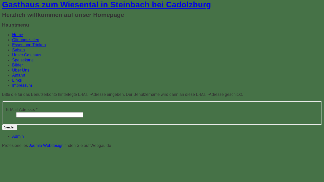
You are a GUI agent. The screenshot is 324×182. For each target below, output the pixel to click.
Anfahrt (18, 75)
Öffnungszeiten (25, 40)
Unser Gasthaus (26, 55)
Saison (18, 50)
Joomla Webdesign (46, 145)
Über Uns (20, 70)
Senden (9, 127)
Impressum (22, 85)
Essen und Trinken (29, 45)
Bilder (17, 65)
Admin (18, 136)
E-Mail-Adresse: (21, 109)
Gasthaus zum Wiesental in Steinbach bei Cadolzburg (106, 4)
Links (17, 80)
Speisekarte (23, 60)
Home (17, 35)
